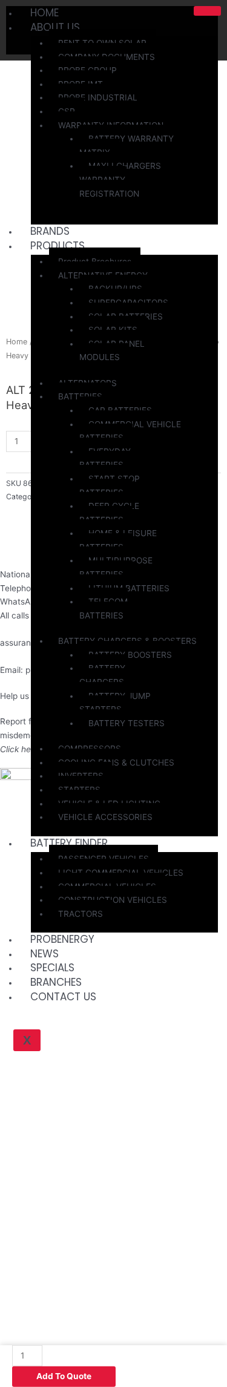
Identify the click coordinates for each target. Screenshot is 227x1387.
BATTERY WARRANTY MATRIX (126, 145)
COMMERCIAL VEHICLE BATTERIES (130, 431)
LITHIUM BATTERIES (128, 588)
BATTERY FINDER (69, 843)
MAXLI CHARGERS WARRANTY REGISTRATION (120, 179)
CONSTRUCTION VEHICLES (112, 900)
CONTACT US (63, 996)
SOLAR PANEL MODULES (112, 350)
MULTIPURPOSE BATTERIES (116, 567)
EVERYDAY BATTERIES (105, 458)
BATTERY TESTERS (126, 723)
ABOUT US (55, 27)
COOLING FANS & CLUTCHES (116, 762)
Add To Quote (63, 1376)
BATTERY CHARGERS (102, 675)
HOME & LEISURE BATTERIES (118, 540)
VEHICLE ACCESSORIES (105, 817)
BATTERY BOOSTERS (130, 655)
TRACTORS (80, 914)
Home (16, 341)
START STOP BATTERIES (109, 485)
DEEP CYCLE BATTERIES (109, 513)
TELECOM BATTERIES (103, 608)
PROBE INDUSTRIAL (97, 97)
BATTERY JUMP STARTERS (115, 703)
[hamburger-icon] (207, 11)
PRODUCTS (57, 245)
